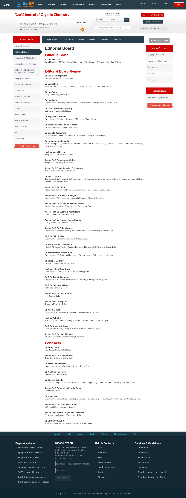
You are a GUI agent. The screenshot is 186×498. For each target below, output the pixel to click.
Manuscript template (159, 40)
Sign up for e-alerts (156, 54)
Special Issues (78, 4)
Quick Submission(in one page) (32, 477)
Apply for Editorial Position (30, 452)
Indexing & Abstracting (25, 58)
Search (142, 3)
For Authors (143, 447)
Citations (104, 40)
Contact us (19, 138)
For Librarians (21, 126)
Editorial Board (22, 52)
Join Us (101, 472)
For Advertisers (21, 120)
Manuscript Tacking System (30, 447)
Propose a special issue (152, 21)
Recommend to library (157, 61)
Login (154, 3)
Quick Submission (27, 146)
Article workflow (22, 96)
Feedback (102, 452)
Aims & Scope (21, 46)
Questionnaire (104, 462)
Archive (81, 40)
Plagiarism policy (22, 78)
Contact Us (103, 447)
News (118, 4)
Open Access (143, 467)
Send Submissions (106, 467)
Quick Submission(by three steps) (33, 482)
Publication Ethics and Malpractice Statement (24, 71)
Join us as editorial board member (152, 28)
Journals (51, 4)
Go (126, 19)
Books (92, 4)
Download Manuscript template (152, 472)
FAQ (17, 132)
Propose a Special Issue (28, 457)
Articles (63, 4)
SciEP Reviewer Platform (29, 472)
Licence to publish (23, 84)
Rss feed (151, 80)
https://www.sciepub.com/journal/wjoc (37, 27)
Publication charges (23, 102)
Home (40, 4)
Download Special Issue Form (151, 477)
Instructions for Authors (25, 64)
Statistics (151, 74)
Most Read (117, 40)
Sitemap (102, 477)
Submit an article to (153, 15)
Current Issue (67, 40)
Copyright (19, 90)
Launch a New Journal (28, 462)
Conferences (105, 4)
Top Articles (153, 67)
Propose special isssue (159, 105)
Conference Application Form (31, 467)
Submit (179, 5)
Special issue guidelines (157, 97)
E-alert (166, 3)
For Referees (20, 114)
